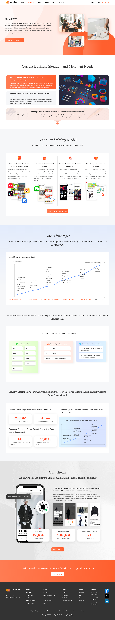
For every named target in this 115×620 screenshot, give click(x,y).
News (80, 595)
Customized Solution (67, 600)
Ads (44, 598)
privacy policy (69, 615)
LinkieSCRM (65, 595)
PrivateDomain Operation (49, 595)
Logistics (45, 603)
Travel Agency (29, 598)
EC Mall (64, 592)
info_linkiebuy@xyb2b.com (13, 597)
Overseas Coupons (30, 603)
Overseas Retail (29, 595)
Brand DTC (28, 592)
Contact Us (81, 600)
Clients (80, 598)
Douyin (83, 610)
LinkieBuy (81, 592)
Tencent (74, 610)
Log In (98, 2)
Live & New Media (47, 600)
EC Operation (46, 592)
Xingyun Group (34, 610)
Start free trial (105, 2)
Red (67, 610)
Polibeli (59, 610)
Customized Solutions (31, 600)
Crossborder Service (66, 598)
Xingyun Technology (48, 610)
